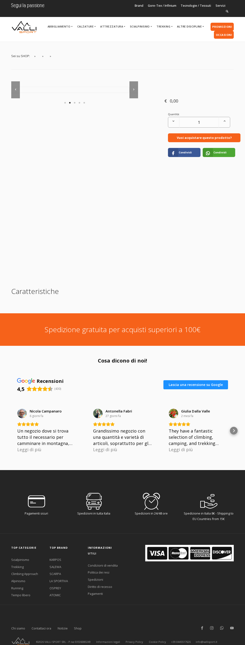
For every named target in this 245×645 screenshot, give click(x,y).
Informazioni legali (108, 642)
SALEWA (55, 567)
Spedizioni (95, 579)
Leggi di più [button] (29, 449)
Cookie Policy (157, 642)
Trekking (17, 567)
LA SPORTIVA (59, 581)
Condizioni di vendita (103, 565)
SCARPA (55, 574)
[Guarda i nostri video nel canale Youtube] (232, 628)
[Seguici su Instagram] (212, 628)
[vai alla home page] (24, 26)
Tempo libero (20, 595)
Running (17, 588)
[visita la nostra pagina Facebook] (202, 628)
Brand (139, 5)
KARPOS (55, 560)
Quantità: (174, 114)
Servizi (220, 5)
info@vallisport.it (206, 642)
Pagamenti (95, 593)
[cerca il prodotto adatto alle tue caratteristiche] (227, 11)
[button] (11, 430)
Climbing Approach (24, 574)
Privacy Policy (134, 642)
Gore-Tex (155, 5)
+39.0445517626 (181, 642)
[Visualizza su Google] (22, 413)
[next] (133, 89)
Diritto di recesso (100, 587)
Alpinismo (18, 581)
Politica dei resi (98, 572)
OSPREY (55, 588)
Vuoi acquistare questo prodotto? (204, 138)
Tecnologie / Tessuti (196, 5)
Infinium (170, 5)
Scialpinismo (20, 560)
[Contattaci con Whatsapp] (222, 628)
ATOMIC (55, 595)
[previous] (15, 89)
